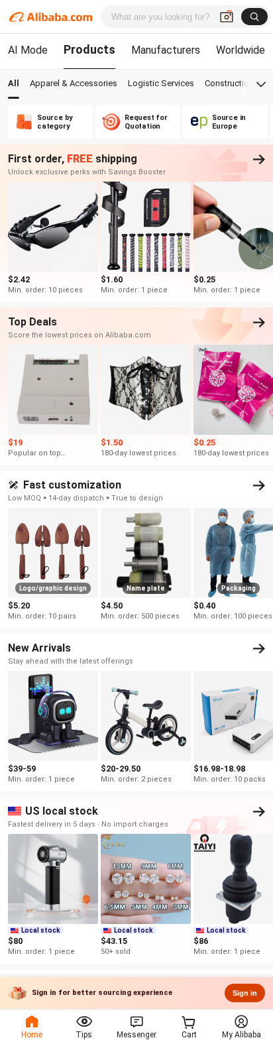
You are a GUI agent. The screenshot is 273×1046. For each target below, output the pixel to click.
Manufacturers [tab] (165, 50)
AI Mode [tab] (28, 50)
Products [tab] (89, 49)
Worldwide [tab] (240, 50)
